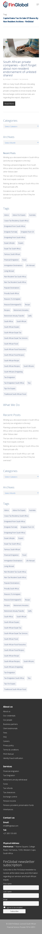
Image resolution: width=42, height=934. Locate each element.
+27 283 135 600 (10, 833)
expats (20, 243)
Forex (5, 784)
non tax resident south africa (15, 282)
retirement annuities (21, 310)
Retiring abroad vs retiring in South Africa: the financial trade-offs (21, 185)
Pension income (9, 801)
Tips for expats (9, 388)
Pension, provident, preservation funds (18, 805)
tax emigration (9, 377)
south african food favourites (15, 349)
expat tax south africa (12, 249)
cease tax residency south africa (16, 221)
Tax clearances (9, 792)
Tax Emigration (9, 775)
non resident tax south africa (15, 277)
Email (5, 899)
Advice (6, 215)
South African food (11, 344)
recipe (27, 304)
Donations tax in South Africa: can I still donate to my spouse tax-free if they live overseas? (19, 194)
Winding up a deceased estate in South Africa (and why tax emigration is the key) (21, 159)
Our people (7, 720)
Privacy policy (8, 745)
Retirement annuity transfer (14, 316)
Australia (32, 215)
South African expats (11, 327)
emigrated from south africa (14, 226)
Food (24, 260)
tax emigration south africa (14, 383)
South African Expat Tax (12, 332)
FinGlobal (8, 79)
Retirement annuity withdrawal (15, 779)
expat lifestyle (9, 243)
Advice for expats (19, 215)
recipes (7, 310)
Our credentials (9, 715)
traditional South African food (15, 394)
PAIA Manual (8, 754)
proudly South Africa (11, 293)
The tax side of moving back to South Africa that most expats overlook (20, 178)
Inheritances (8, 809)
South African (21, 321)
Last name (7, 891)
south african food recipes (14, 355)
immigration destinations (13, 265)
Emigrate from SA (27, 232)
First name (7, 883)
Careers (6, 741)
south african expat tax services (16, 338)
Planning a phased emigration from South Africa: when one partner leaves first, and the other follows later (21, 168)
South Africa (8, 321)
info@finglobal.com (10, 826)
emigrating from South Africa (14, 237)
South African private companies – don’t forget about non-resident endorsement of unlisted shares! (19, 68)
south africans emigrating (13, 372)
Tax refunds (8, 788)
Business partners (10, 724)
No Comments (23, 79)
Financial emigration (11, 771)
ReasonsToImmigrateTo (12, 304)
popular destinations (11, 288)
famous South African (12, 254)
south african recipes (12, 366)
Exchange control (10, 796)
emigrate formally (10, 232)
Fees (5, 732)
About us (6, 711)
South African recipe (11, 360)
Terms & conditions (11, 749)
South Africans (29, 366)
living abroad (9, 271)
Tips (29, 383)
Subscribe (14, 911)
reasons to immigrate (12, 299)
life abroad (30, 265)
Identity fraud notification (13, 758)
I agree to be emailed (14, 907)
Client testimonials (10, 728)
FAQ (5, 737)
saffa (29, 316)
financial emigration (11, 260)
